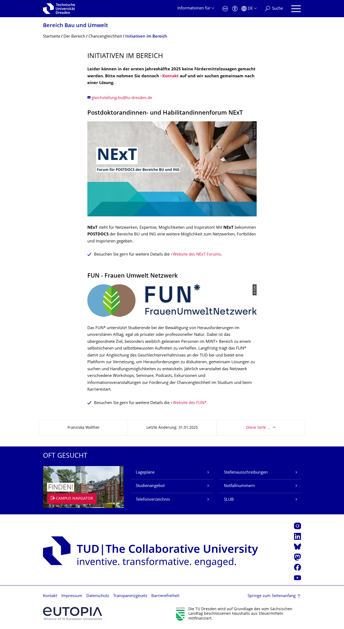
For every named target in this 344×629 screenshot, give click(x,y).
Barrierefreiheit (165, 596)
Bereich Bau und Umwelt (75, 25)
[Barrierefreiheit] (235, 8)
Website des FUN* (189, 403)
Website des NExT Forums (197, 255)
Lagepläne (145, 473)
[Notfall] (225, 8)
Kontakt (170, 76)
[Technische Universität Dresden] (59, 8)
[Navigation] (296, 8)
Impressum (71, 596)
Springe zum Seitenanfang (272, 596)
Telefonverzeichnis (153, 500)
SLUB (229, 500)
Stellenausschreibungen (246, 473)
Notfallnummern (239, 486)
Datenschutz (97, 596)
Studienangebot (150, 486)
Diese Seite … (258, 428)
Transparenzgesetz (130, 596)
